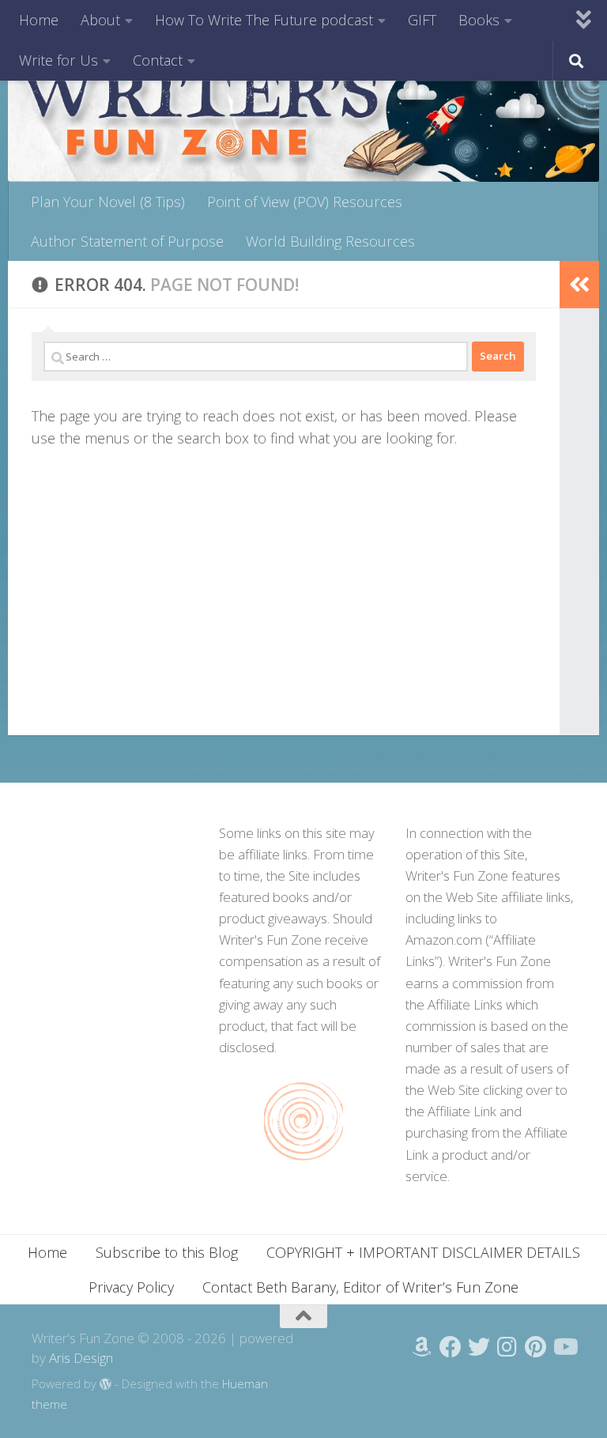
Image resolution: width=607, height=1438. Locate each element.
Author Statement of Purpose (127, 241)
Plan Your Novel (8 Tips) (108, 201)
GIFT (422, 19)
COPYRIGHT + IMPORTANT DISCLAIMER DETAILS (423, 1252)
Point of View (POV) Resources (304, 201)
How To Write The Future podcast (264, 19)
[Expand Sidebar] (579, 284)
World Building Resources (330, 241)
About (100, 19)
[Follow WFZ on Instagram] (507, 1347)
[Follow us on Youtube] (564, 1347)
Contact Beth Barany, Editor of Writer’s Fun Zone (360, 1287)
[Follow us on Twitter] (479, 1347)
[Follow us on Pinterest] (536, 1347)
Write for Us (58, 60)
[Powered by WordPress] (105, 1385)
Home (38, 19)
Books (479, 19)
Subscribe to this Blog (167, 1252)
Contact (158, 60)
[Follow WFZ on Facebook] (450, 1347)
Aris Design (81, 1358)
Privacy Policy (131, 1287)
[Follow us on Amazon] (422, 1347)
